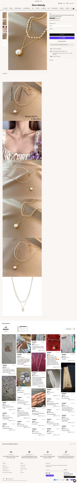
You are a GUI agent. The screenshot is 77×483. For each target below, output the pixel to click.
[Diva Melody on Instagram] (60, 3)
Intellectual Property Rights (7, 472)
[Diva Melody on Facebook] (46, 473)
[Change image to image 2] (5, 22)
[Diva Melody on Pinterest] (61, 3)
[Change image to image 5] (5, 43)
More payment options (62, 41)
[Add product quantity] (54, 31)
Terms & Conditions (6, 470)
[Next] (50, 1)
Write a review (68, 328)
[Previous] (27, 1)
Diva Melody (9, 480)
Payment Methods (24, 468)
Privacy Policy (5, 468)
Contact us (59, 48)
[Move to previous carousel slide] (71, 444)
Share (52, 60)
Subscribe (65, 469)
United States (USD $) (71, 3)
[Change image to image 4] (5, 36)
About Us (4, 465)
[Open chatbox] (74, 480)
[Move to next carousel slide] (73, 444)
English (64, 3)
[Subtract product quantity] (50, 31)
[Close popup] (75, 472)
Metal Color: (53, 23)
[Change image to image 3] (5, 29)
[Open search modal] (3, 8)
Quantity (51, 28)
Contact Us (22, 472)
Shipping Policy (23, 465)
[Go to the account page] (72, 8)
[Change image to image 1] (5, 15)
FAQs (21, 470)
